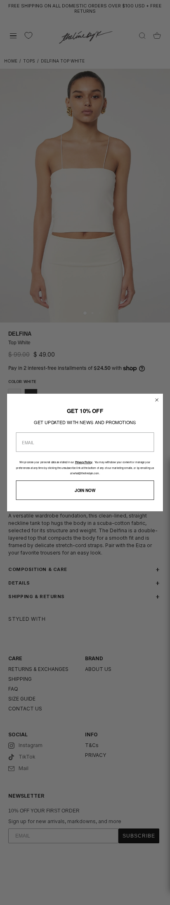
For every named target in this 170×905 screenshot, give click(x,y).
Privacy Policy (83, 462)
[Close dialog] (157, 400)
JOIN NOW (85, 490)
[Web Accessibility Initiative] (166, 894)
